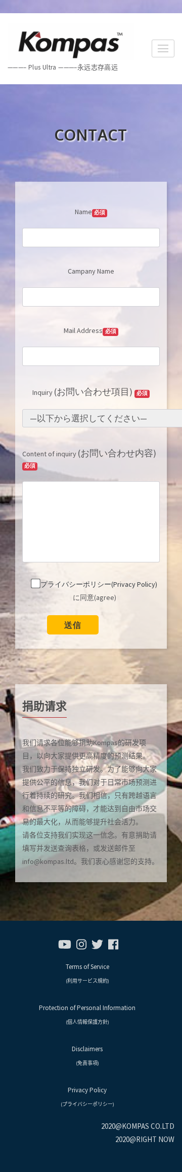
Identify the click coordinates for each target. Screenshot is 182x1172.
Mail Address (90, 330)
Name (90, 211)
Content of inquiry (89, 458)
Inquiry (90, 391)
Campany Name (91, 271)
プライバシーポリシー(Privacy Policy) (98, 584)
